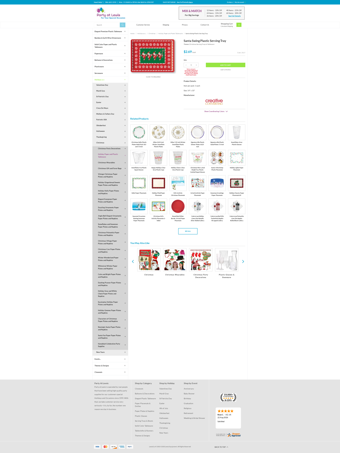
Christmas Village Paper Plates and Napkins (107, 242)
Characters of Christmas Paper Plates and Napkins (108, 320)
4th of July (163, 408)
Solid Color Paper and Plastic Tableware (106, 45)
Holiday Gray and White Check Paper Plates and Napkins (107, 293)
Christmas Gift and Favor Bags (110, 168)
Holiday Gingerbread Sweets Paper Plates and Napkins (109, 183)
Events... (98, 359)
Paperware (99, 53)
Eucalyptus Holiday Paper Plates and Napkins (108, 303)
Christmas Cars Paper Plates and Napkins (109, 250)
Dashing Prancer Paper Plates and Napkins (109, 284)
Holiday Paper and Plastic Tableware (108, 155)
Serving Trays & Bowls (144, 421)
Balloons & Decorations (104, 60)
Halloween (100, 131)
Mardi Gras (100, 91)
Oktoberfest (101, 125)
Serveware (99, 73)
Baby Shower (189, 393)
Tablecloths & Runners (144, 431)
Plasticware (99, 66)
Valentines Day (102, 85)
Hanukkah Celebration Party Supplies (109, 345)
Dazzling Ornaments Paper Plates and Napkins (108, 208)
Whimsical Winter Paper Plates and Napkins (107, 267)
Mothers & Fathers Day (105, 114)
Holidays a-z (99, 80)
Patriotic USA (101, 120)
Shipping (166, 25)
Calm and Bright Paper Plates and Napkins (109, 275)
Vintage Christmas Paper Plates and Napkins (107, 175)
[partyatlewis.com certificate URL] (228, 435)
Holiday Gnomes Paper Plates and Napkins (109, 311)
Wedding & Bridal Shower (194, 418)
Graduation (188, 403)
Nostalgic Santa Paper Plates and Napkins (109, 328)
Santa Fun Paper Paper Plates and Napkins (109, 336)
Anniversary (189, 389)
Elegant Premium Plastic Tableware (108, 31)
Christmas (100, 143)
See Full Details (234, 16)
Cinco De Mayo (102, 108)
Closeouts (98, 372)
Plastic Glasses (141, 416)
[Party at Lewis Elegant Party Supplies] (116, 13)
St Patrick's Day (102, 96)
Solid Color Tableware (144, 426)
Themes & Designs (102, 366)
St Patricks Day (165, 398)
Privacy (185, 25)
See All (188, 231)
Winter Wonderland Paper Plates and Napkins (108, 259)
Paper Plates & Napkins (144, 411)
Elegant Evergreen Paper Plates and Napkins (107, 200)
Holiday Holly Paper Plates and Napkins (108, 192)
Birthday (187, 398)
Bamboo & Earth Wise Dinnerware (108, 38)
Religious (187, 408)
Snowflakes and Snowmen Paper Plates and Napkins (108, 225)
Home (132, 33)
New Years (100, 352)
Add (225, 65)
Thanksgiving (101, 137)
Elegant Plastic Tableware (145, 398)
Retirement (188, 413)
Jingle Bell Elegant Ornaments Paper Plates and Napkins (109, 217)
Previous (133, 261)
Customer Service (143, 25)
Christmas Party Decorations (109, 148)
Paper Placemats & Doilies (143, 404)
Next (243, 261)
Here (191, 2)
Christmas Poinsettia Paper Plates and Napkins (108, 233)
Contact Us (205, 25)
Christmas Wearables (106, 162)
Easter (98, 102)
